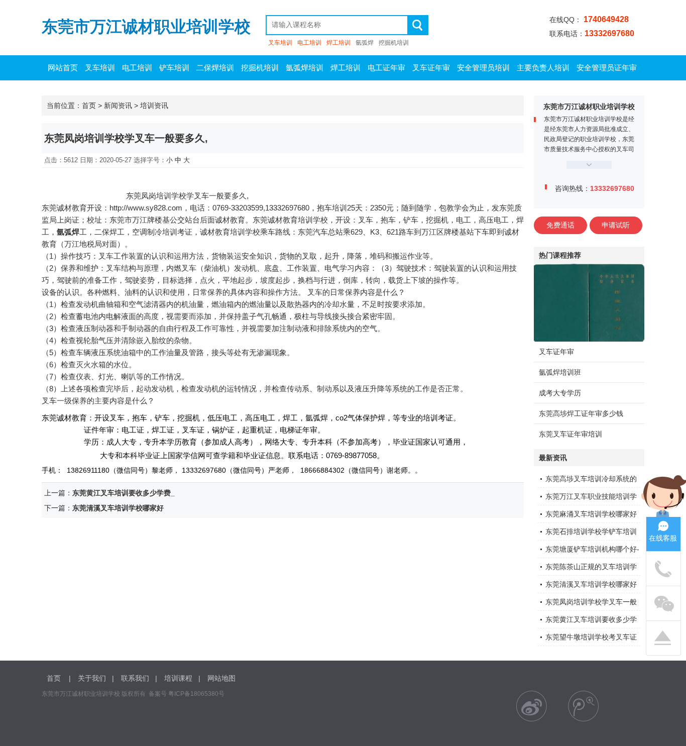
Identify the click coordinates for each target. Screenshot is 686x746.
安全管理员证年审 (607, 67)
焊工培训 (338, 42)
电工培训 (309, 42)
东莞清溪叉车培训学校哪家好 (591, 584)
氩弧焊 (365, 42)
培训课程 (178, 678)
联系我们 (135, 678)
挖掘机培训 (394, 42)
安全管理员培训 (483, 67)
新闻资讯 (118, 105)
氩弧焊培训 (304, 67)
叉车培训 (280, 42)
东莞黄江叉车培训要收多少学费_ (123, 493)
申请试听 (616, 225)
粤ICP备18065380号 (196, 693)
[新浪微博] (531, 706)
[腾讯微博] (583, 706)
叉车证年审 (431, 67)
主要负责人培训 (543, 67)
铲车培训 (174, 67)
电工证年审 (386, 67)
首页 (89, 105)
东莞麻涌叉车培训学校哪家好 (591, 514)
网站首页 (63, 67)
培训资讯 (154, 105)
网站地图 (221, 678)
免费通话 (560, 225)
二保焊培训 (215, 67)
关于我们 (92, 678)
